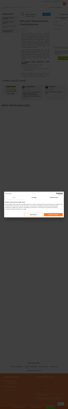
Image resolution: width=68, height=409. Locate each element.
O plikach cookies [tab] (54, 197)
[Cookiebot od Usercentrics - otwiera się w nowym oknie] (57, 194)
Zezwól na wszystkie (53, 214)
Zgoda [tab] (14, 197)
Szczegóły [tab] (34, 197)
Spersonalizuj (33, 214)
